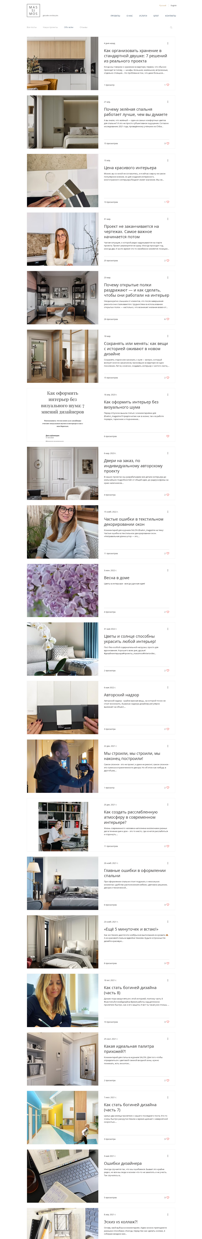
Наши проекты (50, 27)
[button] (171, 27)
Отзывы (83, 27)
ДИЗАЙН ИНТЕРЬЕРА (50, 16)
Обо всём (68, 27)
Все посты (32, 27)
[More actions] (169, 43)
